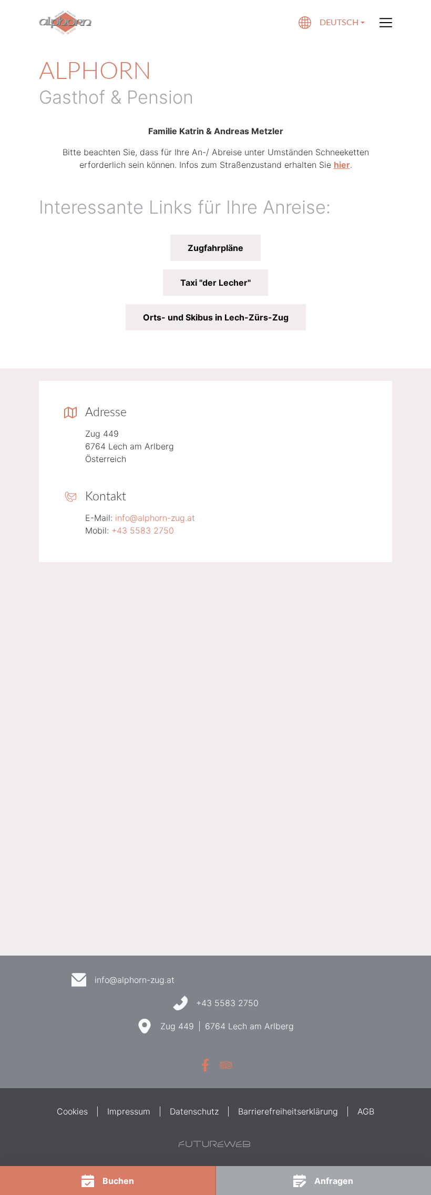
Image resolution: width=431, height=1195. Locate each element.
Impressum (128, 1111)
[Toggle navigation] (385, 22)
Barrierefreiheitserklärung (288, 1111)
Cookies (72, 1111)
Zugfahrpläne (215, 248)
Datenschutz (194, 1111)
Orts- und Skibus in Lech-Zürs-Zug (216, 317)
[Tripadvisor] (226, 1065)
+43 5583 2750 (142, 530)
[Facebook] (205, 1065)
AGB (365, 1111)
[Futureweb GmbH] (214, 1144)
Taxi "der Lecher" (215, 282)
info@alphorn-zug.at (155, 518)
